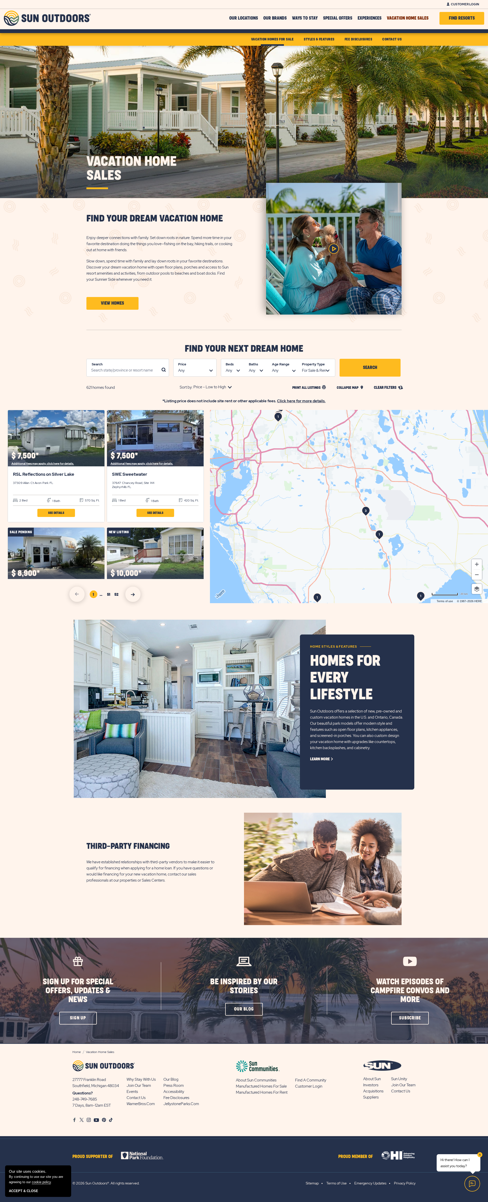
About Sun (372, 1078)
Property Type (313, 364)
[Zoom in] (477, 564)
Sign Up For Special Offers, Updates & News (78, 991)
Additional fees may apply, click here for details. (42, 463)
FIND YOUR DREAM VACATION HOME (154, 218)
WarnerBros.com (141, 1103)
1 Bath (56, 501)
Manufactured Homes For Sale (261, 1086)
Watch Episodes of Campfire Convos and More (410, 991)
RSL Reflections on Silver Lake (43, 474)
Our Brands (275, 18)
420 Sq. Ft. (191, 500)
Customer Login (465, 4)
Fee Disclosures (176, 1097)
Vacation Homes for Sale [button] (272, 39)
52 (117, 595)
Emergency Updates (370, 1183)
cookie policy (41, 1182)
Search (97, 364)
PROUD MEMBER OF (355, 1157)
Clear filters (385, 388)
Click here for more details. (301, 401)
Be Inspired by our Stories (244, 986)
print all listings (306, 387)
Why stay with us (141, 1079)
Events (132, 1091)
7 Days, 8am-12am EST (91, 1105)
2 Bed (23, 500)
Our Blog (170, 1079)
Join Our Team (139, 1085)
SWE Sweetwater (129, 474)
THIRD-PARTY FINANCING (128, 846)
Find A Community (310, 1080)
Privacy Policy (405, 1183)
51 (110, 595)
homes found (100, 387)
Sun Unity (399, 1078)
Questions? (82, 1093)
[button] (112, 303)
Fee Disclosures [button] (358, 39)
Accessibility (173, 1091)
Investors (370, 1085)
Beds (230, 364)
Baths (253, 364)
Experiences (370, 18)
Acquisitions (373, 1091)
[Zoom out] (477, 575)
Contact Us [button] (392, 39)
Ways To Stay (305, 18)
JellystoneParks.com (181, 1103)
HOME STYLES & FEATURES (333, 647)
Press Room (173, 1085)
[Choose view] (477, 589)
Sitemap (312, 1183)
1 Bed (122, 500)
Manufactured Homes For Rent (261, 1092)
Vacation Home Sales (408, 18)
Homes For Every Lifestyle (345, 678)
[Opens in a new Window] (146, 1155)
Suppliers (371, 1097)
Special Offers (337, 18)
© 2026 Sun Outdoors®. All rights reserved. (106, 1183)
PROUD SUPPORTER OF (92, 1157)
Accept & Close (23, 1191)
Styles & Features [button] (319, 39)
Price (182, 364)
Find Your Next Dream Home (244, 348)
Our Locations (243, 18)
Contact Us (136, 1097)
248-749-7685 (84, 1099)
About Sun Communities (256, 1080)
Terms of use (445, 601)
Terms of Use (336, 1183)
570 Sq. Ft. (91, 500)
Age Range (280, 364)
